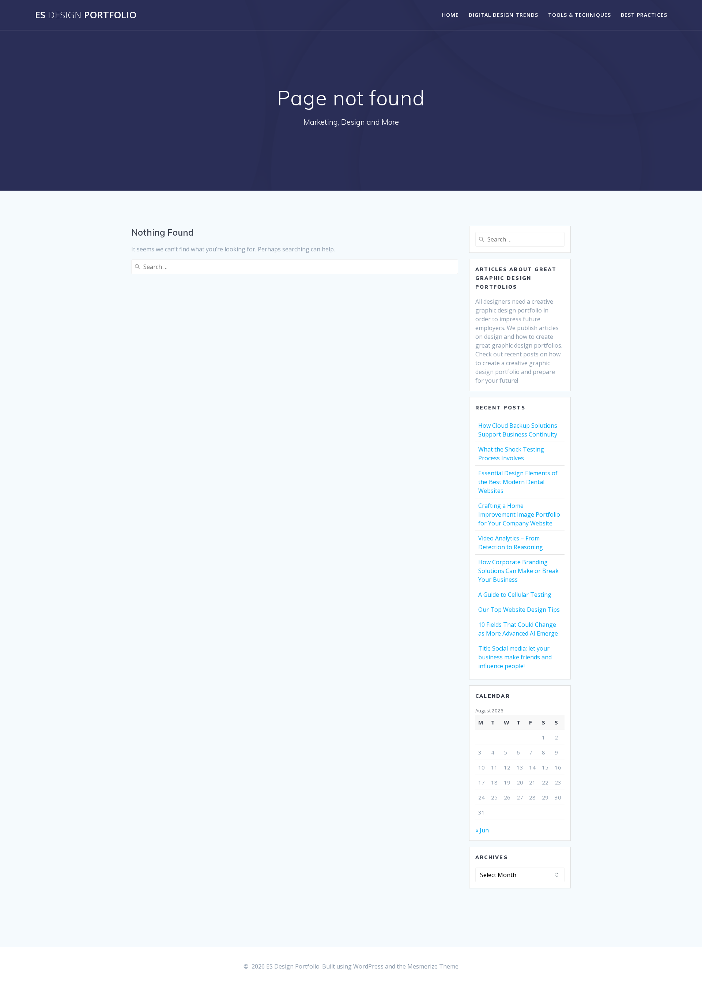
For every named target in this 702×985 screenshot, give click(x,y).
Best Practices (644, 14)
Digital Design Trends (503, 14)
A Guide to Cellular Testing (514, 595)
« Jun (482, 830)
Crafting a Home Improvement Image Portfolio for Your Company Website (519, 514)
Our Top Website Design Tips (519, 610)
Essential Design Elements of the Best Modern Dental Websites (518, 482)
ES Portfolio (86, 15)
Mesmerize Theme (432, 966)
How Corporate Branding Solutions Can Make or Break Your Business (518, 571)
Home (450, 14)
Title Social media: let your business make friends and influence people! (515, 657)
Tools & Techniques (579, 14)
